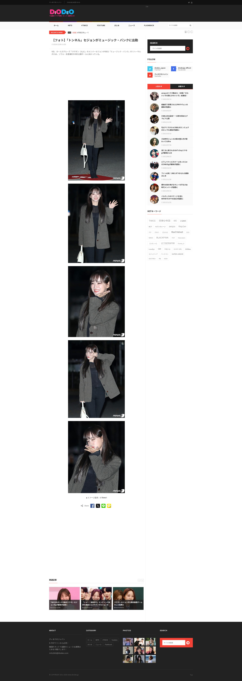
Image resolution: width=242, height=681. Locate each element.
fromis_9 (181, 243)
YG (160, 258)
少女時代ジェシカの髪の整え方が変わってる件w (174, 140)
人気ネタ (159, 86)
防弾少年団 (164, 220)
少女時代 (183, 221)
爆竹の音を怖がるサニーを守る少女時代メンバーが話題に (174, 186)
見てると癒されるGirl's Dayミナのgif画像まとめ (174, 151)
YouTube (101, 25)
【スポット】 (153, 243)
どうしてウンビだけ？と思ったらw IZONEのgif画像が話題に (174, 163)
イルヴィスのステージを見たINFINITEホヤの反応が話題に (172, 197)
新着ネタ (181, 86)
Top (191, 675)
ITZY (173, 238)
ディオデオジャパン (55, 2)
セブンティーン (160, 226)
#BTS (70, 25)
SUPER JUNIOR (177, 254)
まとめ (116, 25)
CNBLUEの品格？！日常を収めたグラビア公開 (174, 117)
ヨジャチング (153, 254)
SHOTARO (152, 258)
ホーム (56, 25)
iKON (166, 258)
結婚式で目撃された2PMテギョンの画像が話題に (174, 105)
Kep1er (182, 226)
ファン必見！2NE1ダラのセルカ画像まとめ (175, 174)
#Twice (84, 25)
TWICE (152, 220)
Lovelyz (152, 249)
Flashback (149, 25)
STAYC (157, 232)
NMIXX (151, 238)
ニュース (131, 25)
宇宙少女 (167, 249)
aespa (172, 226)
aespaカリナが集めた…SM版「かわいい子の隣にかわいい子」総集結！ (174, 94)
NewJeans (181, 238)
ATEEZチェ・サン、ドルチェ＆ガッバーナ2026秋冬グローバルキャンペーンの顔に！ (108, 33)
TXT (150, 232)
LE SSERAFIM (168, 243)
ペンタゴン (165, 254)
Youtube (114, 640)
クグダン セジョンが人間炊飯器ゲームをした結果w (96, 603)
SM (159, 248)
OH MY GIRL (178, 249)
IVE (175, 220)
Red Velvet (177, 232)
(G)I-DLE (165, 232)
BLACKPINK (162, 237)
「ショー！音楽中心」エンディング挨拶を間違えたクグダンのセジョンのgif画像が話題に (64, 604)
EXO (187, 232)
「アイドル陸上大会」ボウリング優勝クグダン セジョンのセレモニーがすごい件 (128, 604)
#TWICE (105, 640)
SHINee (188, 249)
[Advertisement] (147, 14)
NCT (150, 226)
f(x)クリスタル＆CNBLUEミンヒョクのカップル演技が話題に (175, 128)
